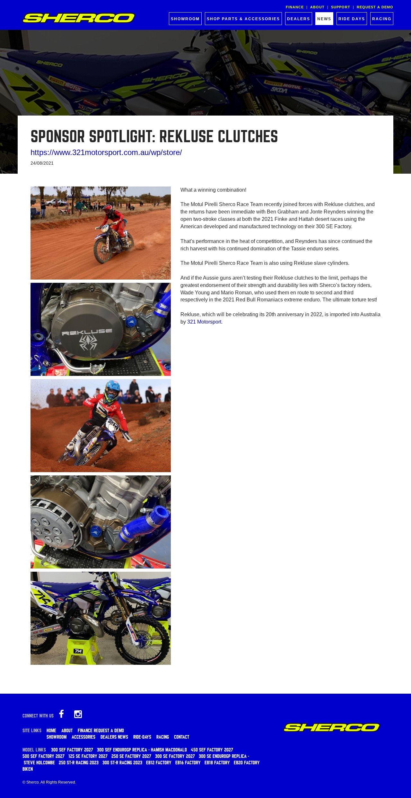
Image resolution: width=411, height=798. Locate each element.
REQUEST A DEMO (375, 7)
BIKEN (27, 769)
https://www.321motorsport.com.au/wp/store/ (106, 152)
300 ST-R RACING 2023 (122, 762)
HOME (51, 730)
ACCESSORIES (83, 737)
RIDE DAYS (351, 19)
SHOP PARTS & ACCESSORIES (243, 19)
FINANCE (295, 7)
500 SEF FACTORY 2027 (43, 756)
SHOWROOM (185, 19)
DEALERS (298, 19)
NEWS (324, 19)
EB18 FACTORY (217, 762)
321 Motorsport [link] (204, 322)
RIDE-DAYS (142, 737)
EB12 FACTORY (158, 762)
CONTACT (181, 737)
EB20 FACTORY (247, 762)
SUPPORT (340, 7)
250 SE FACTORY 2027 (131, 756)
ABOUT (317, 7)
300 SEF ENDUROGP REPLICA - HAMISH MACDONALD (142, 750)
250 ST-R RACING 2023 (79, 762)
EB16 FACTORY (188, 762)
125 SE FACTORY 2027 (88, 756)
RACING (381, 19)
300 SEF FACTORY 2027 (72, 750)
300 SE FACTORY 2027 (175, 756)
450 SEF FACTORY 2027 (212, 750)
